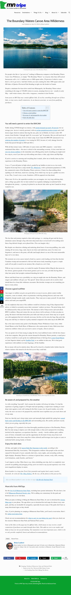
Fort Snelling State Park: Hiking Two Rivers (36, 570)
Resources (17, 12)
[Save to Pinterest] (1, 291)
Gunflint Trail (30, 340)
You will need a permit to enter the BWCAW (35, 110)
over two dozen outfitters (13, 152)
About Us (54, 12)
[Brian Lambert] (9, 549)
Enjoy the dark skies (28, 118)
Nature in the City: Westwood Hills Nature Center (36, 568)
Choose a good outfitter (29, 113)
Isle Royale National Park (44, 480)
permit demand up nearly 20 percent (47, 128)
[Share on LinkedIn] (1, 298)
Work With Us (35, 578)
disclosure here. (51, 583)
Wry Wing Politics (26, 474)
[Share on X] (1, 302)
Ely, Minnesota (36, 167)
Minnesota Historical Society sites (19, 493)
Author (7, 538)
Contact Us (44, 578)
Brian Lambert (19, 543)
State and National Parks (45, 566)
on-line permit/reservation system (46, 130)
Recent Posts (14, 538)
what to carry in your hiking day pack (40, 518)
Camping (23, 566)
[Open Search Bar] (69, 12)
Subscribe (64, 12)
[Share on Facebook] (1, 288)
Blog (46, 12)
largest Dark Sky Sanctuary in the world (34, 448)
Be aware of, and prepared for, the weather (34, 115)
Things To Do (37, 12)
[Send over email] (1, 295)
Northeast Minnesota (32, 566)
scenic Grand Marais (57, 338)
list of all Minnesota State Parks (20, 490)
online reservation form (15, 514)
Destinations (26, 12)
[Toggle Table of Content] (46, 107)
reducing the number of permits (15, 140)
